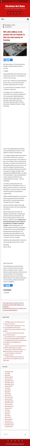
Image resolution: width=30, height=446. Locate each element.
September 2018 (9, 384)
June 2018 (7, 390)
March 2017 (8, 417)
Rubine (22, 444)
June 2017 (7, 412)
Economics (8, 27)
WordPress (15, 444)
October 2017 (9, 404)
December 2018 (9, 381)
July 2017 (7, 410)
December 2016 (9, 423)
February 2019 (9, 377)
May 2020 (7, 375)
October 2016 (9, 426)
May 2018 (7, 392)
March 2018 (8, 395)
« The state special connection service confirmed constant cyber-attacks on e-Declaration (13, 304)
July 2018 (7, 388)
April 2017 (8, 415)
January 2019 (8, 379)
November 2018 (9, 382)
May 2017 (7, 413)
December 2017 (9, 401)
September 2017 (9, 406)
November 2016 (9, 424)
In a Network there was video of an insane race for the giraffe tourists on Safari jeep (13, 358)
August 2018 (8, 386)
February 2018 (9, 397)
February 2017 (9, 419)
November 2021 (9, 371)
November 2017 (9, 402)
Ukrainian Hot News (15, 6)
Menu (2, 19)
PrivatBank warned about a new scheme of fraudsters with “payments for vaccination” (15, 342)
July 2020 (7, 373)
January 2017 (8, 421)
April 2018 (8, 393)
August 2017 (8, 408)
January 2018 (8, 399)
